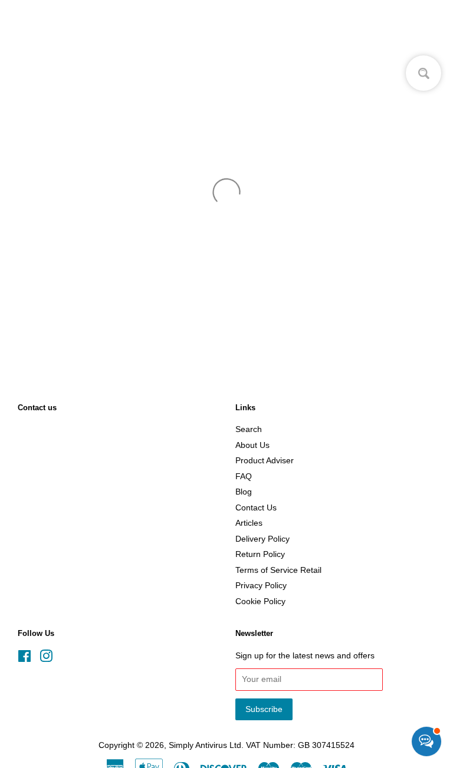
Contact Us (256, 507)
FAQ (243, 476)
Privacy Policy (261, 585)
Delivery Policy (262, 539)
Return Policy (260, 554)
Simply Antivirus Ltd (205, 745)
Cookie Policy (260, 601)
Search (248, 429)
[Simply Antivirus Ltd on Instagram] (46, 658)
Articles (248, 523)
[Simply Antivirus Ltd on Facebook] (24, 658)
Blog (243, 491)
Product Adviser (264, 460)
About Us (252, 445)
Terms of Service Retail (278, 570)
